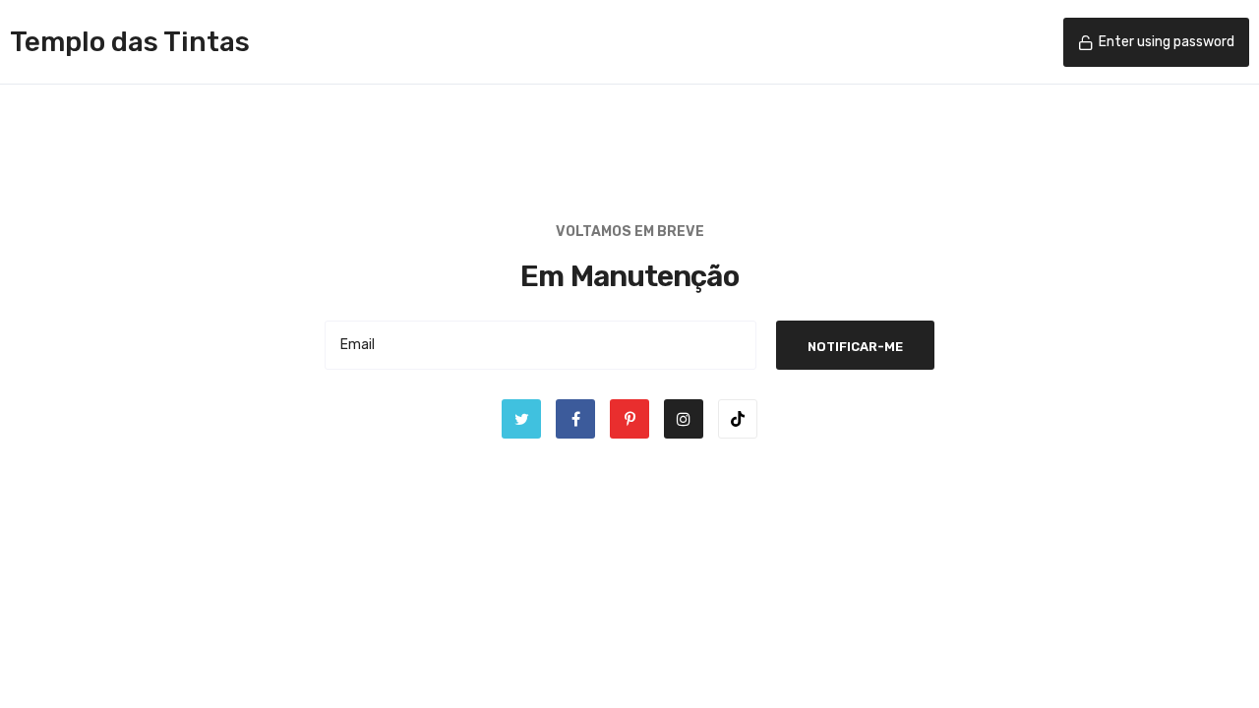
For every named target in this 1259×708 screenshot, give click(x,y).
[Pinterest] (629, 419)
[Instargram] (683, 419)
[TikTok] (737, 419)
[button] (1156, 42)
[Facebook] (575, 419)
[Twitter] (521, 419)
